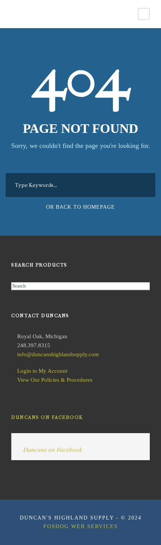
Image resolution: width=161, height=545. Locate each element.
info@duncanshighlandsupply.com (58, 354)
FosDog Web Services (80, 526)
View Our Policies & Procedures (54, 380)
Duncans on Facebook (47, 417)
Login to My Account (42, 371)
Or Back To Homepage (80, 207)
